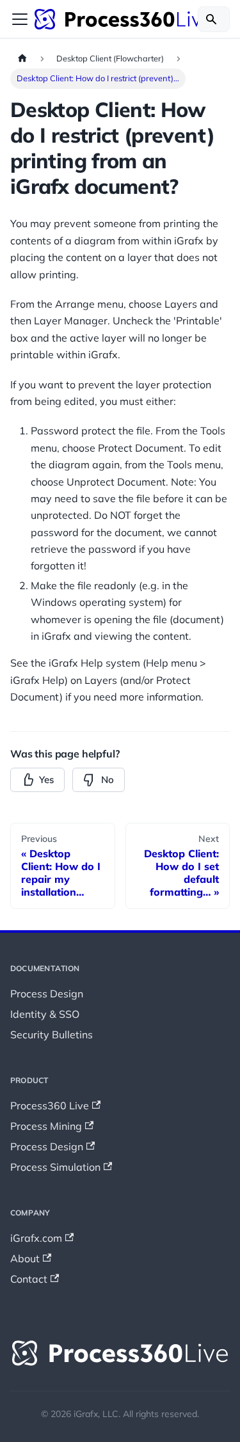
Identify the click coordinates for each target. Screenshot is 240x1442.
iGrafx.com (36, 1238)
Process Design (46, 993)
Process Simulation (55, 1167)
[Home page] (22, 58)
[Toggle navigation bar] (19, 19)
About (25, 1258)
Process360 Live (49, 1105)
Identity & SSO (44, 1014)
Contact (28, 1278)
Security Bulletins (51, 1034)
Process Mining (46, 1126)
